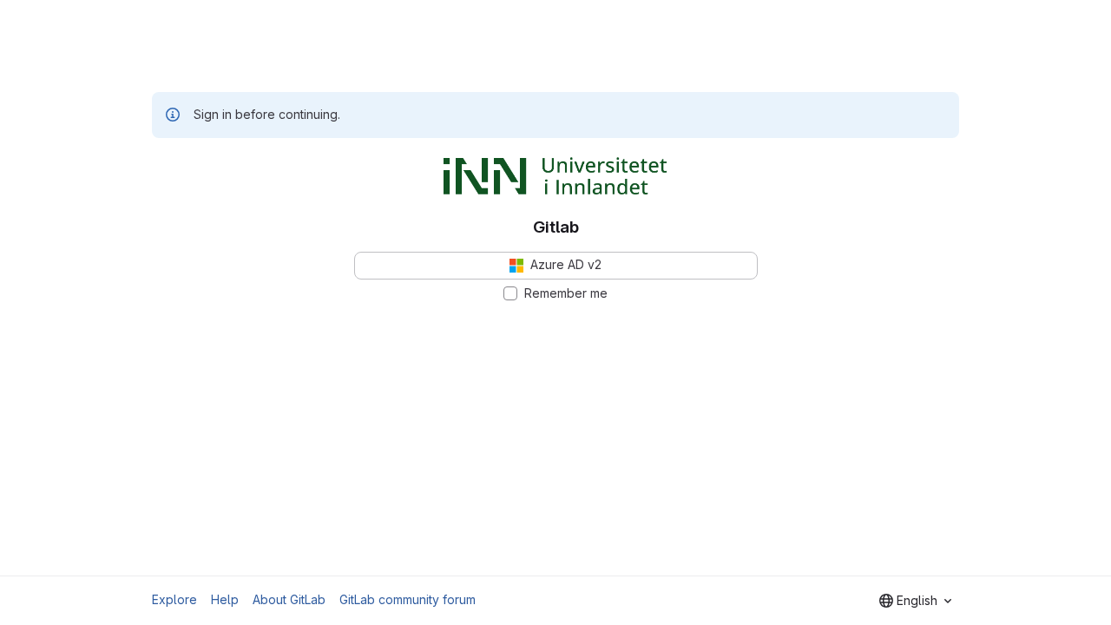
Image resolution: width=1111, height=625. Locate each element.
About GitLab (289, 599)
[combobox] (915, 600)
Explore (174, 599)
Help (225, 599)
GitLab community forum (407, 599)
